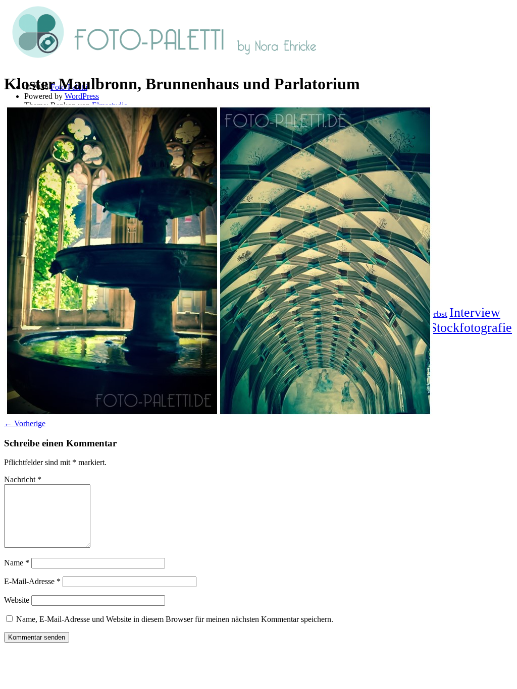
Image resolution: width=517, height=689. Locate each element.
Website (16, 600)
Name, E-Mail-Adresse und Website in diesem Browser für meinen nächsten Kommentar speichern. (174, 619)
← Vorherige (24, 423)
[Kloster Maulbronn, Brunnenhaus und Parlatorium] (218, 414)
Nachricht (22, 479)
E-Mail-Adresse (32, 581)
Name (16, 562)
